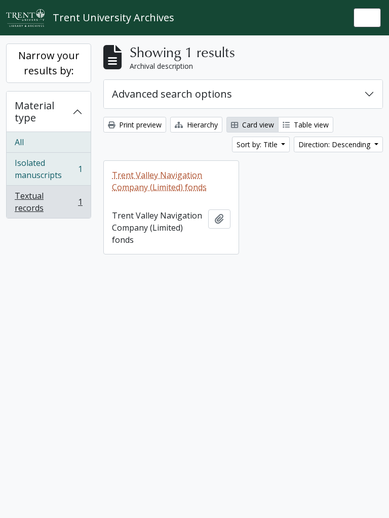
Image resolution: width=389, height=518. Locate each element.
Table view (310, 125)
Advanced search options (172, 94)
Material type (34, 111)
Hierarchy (201, 125)
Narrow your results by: (49, 63)
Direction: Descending (335, 144)
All (19, 142)
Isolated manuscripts (48, 169)
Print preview (139, 125)
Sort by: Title (258, 144)
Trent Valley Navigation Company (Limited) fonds (159, 181)
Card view (257, 125)
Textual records (48, 201)
